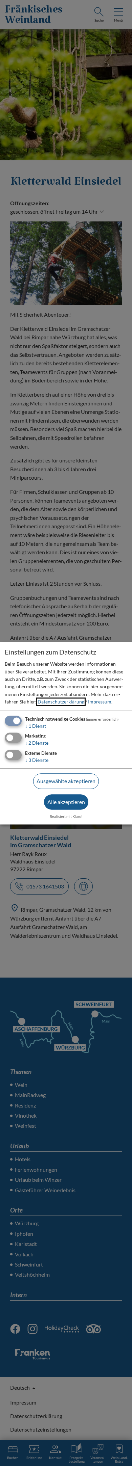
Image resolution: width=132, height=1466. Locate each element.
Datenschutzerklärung (61, 702)
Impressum (99, 702)
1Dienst (35, 726)
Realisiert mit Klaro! (66, 816)
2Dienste (36, 743)
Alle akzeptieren (66, 802)
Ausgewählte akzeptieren (66, 781)
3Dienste (36, 760)
